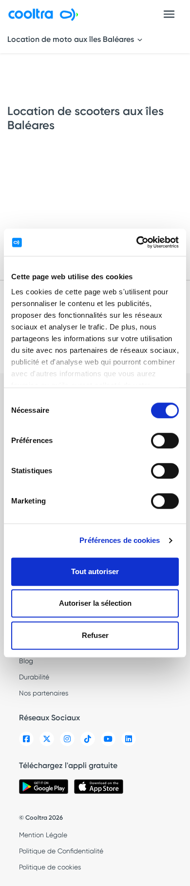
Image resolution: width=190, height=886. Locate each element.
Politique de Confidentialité (61, 851)
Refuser (95, 635)
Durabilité (34, 677)
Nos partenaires (43, 693)
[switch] (165, 440)
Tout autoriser (95, 571)
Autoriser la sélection (95, 603)
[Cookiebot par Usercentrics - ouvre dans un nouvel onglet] (137, 242)
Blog (26, 661)
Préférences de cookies (119, 540)
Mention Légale (43, 835)
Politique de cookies (50, 867)
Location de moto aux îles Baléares (71, 39)
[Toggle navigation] (169, 14)
